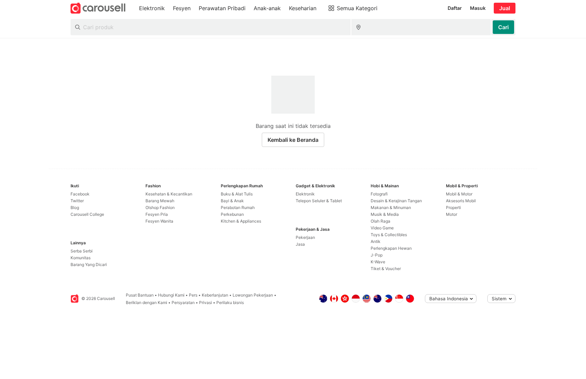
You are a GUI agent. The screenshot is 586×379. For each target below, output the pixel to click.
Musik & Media (385, 214)
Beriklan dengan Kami (146, 302)
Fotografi (379, 193)
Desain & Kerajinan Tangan (396, 200)
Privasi (205, 302)
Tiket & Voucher (386, 268)
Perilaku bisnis (230, 302)
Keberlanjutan (215, 295)
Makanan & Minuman (391, 207)
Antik (375, 241)
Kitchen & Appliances (241, 221)
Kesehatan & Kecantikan (168, 193)
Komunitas (81, 257)
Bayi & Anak (232, 200)
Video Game (382, 227)
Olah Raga (380, 221)
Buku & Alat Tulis (237, 193)
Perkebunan (232, 214)
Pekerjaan (305, 237)
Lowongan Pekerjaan (253, 295)
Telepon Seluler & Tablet (319, 200)
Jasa (300, 244)
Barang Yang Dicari (89, 264)
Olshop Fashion (160, 207)
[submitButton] (503, 27)
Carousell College (87, 214)
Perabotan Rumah (238, 207)
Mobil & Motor (459, 193)
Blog (75, 207)
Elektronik (305, 193)
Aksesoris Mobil (461, 200)
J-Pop (377, 255)
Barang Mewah (159, 200)
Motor (451, 214)
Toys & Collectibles (389, 234)
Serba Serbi (82, 250)
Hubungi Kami (171, 295)
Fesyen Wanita (159, 221)
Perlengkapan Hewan (391, 248)
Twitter (77, 200)
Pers (193, 295)
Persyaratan (183, 302)
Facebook (80, 193)
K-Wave (378, 261)
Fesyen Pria (156, 214)
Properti (453, 207)
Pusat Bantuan (140, 295)
